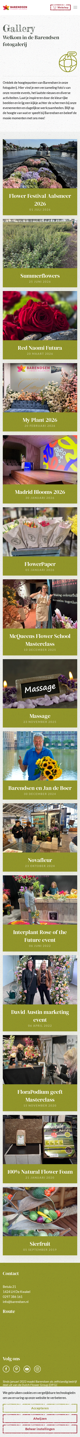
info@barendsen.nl (15, 1302)
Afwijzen (40, 1418)
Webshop (62, 7)
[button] (75, 7)
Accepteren (40, 1408)
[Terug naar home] (15, 7)
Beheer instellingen (40, 1429)
